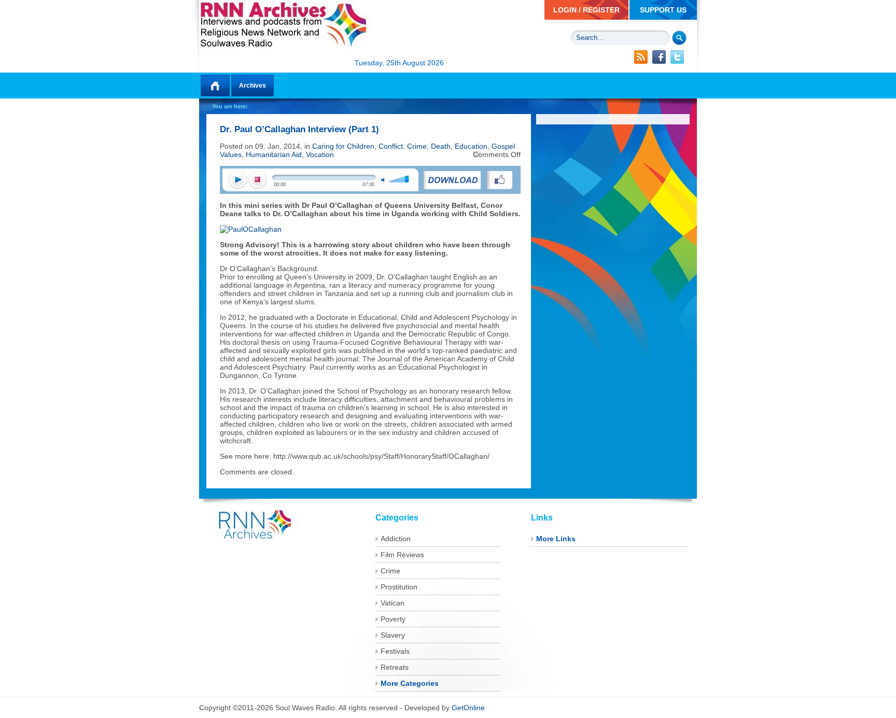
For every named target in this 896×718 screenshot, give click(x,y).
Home (215, 85)
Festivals (395, 651)
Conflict (391, 146)
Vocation (320, 154)
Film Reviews (402, 555)
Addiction (396, 538)
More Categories (410, 683)
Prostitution (399, 587)
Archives (252, 85)
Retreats (395, 667)
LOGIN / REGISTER (586, 10)
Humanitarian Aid (274, 154)
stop (257, 180)
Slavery (393, 635)
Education (471, 146)
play (237, 180)
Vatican (392, 603)
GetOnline (468, 707)
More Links (556, 538)
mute (382, 180)
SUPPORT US (663, 10)
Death (441, 146)
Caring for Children (343, 146)
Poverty (393, 619)
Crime (417, 146)
